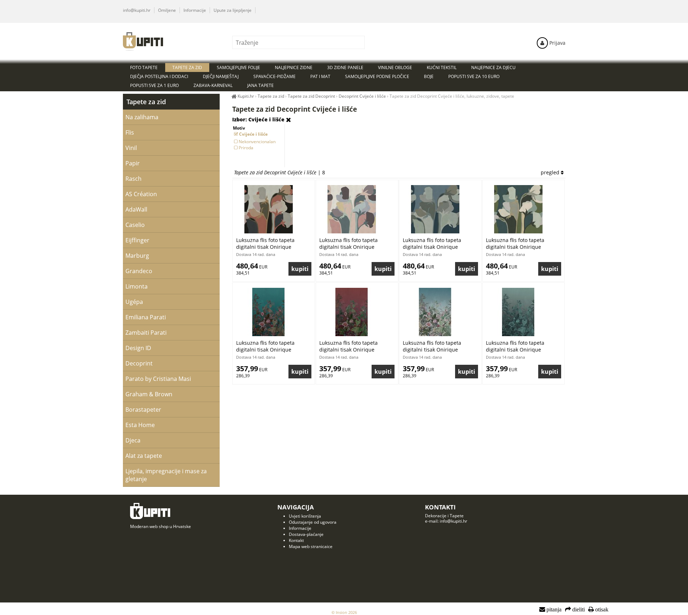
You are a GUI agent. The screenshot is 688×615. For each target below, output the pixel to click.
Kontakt (296, 540)
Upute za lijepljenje (233, 10)
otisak (601, 609)
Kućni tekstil (442, 67)
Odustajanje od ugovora (312, 522)
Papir (132, 163)
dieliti (578, 609)
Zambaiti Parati (146, 332)
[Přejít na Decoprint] (288, 119)
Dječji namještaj (221, 76)
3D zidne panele (345, 67)
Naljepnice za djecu (493, 67)
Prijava (556, 42)
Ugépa (134, 302)
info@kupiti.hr (136, 10)
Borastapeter (143, 409)
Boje (429, 76)
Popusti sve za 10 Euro (474, 76)
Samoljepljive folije (238, 67)
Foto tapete (144, 67)
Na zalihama (141, 117)
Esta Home (140, 425)
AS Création (141, 194)
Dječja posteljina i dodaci (159, 76)
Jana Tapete (260, 85)
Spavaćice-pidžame (274, 76)
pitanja (553, 609)
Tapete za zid (146, 101)
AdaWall (136, 209)
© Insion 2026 (344, 612)
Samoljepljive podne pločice (377, 76)
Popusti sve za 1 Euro (154, 85)
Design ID (138, 348)
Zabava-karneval (213, 85)
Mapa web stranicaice (311, 546)
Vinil (131, 148)
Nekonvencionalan (257, 142)
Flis (129, 132)
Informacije (194, 10)
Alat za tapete (143, 456)
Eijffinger (137, 240)
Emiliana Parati (145, 317)
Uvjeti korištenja (305, 516)
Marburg (137, 256)
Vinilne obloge (395, 67)
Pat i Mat (320, 76)
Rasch (133, 179)
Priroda (246, 148)
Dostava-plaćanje (306, 534)
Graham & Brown (148, 394)
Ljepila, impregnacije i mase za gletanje (166, 475)
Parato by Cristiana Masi (158, 379)
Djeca (132, 440)
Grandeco (138, 271)
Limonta (136, 286)
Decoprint (139, 363)
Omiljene (167, 10)
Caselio (135, 225)
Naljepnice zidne (293, 67)
